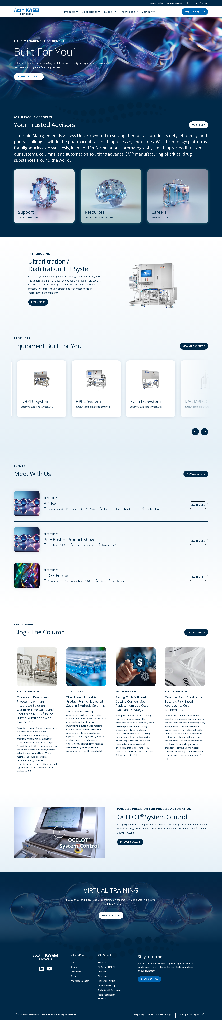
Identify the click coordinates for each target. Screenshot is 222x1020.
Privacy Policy (137, 1014)
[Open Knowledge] (137, 12)
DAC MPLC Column (145, 401)
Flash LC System (87, 401)
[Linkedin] (41, 968)
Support (74, 967)
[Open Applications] (99, 12)
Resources (76, 971)
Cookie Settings (163, 1014)
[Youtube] (49, 968)
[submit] (188, 3)
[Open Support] (116, 12)
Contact (74, 962)
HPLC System (30, 401)
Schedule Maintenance (29, 217)
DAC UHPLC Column (200, 401)
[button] (59, 832)
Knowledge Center (80, 980)
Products (75, 976)
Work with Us (158, 217)
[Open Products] (77, 12)
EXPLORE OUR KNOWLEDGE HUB (99, 217)
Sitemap (150, 1014)
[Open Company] (155, 12)
